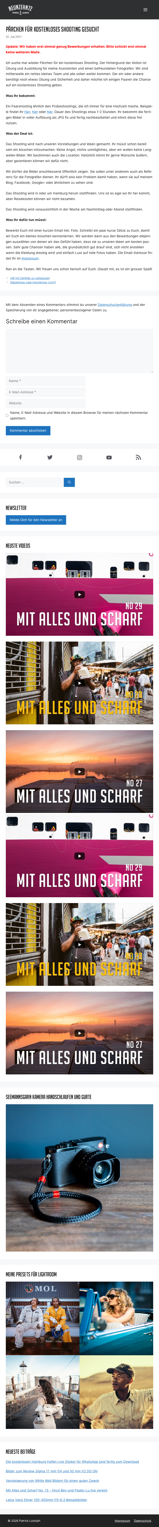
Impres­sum (30, 258)
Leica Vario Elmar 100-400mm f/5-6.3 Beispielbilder (46, 1500)
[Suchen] (69, 482)
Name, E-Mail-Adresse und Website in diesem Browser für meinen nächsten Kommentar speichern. (79, 415)
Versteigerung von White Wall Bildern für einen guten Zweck (52, 1481)
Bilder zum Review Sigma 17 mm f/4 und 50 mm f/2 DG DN (52, 1471)
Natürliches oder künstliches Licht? (33, 282)
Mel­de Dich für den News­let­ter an (36, 520)
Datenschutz (142, 1521)
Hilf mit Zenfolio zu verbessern (30, 278)
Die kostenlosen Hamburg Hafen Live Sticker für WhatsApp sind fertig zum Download (72, 1462)
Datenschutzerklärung (115, 305)
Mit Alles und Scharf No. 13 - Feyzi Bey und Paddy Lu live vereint (56, 1490)
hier (27, 112)
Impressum (122, 1521)
